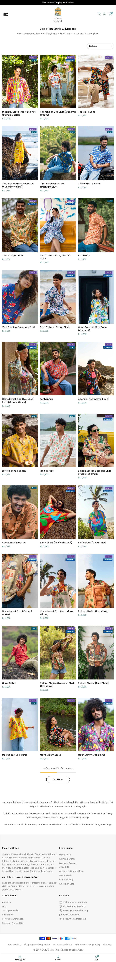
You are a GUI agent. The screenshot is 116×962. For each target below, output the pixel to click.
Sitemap (107, 944)
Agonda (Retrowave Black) (93, 399)
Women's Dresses (67, 863)
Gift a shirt (7, 914)
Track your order (10, 910)
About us (6, 902)
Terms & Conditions (62, 944)
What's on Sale (66, 884)
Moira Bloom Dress (50, 754)
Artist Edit (64, 867)
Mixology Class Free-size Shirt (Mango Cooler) (19, 113)
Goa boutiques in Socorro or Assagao (29, 886)
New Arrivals (65, 875)
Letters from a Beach (14, 470)
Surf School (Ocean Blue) (92, 542)
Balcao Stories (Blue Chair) (93, 683)
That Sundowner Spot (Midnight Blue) (52, 185)
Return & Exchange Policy (87, 944)
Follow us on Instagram (74, 919)
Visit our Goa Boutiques (75, 902)
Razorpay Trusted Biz (12, 923)
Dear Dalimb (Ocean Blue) (55, 327)
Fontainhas (46, 399)
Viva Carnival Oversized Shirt (18, 327)
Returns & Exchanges (12, 919)
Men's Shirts (65, 854)
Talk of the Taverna (89, 183)
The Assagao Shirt (12, 255)
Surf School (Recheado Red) (56, 542)
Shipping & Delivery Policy (37, 944)
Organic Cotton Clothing (71, 871)
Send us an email (71, 914)
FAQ (4, 906)
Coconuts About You (14, 542)
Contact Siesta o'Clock (74, 906)
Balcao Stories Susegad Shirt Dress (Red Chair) (94, 472)
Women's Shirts (67, 859)
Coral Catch (9, 683)
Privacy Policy (14, 944)
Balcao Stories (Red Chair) (93, 611)
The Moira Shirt (86, 111)
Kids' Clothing (66, 879)
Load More (58, 779)
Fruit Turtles (46, 470)
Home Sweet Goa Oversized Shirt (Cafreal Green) (17, 401)
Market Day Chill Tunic (14, 754)
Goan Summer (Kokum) (91, 754)
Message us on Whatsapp (76, 910)
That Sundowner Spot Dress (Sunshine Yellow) (18, 185)
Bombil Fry (84, 255)
